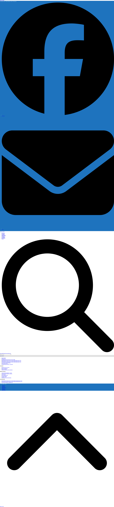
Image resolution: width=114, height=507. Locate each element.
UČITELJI (3, 388)
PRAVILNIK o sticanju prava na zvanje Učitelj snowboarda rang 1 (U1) (12, 380)
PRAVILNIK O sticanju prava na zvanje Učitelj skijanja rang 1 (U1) (11, 360)
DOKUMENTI (4, 387)
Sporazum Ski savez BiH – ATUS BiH (7, 364)
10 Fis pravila (4, 374)
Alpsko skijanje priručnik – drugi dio (7, 373)
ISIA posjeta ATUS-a (5, 363)
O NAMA (3, 386)
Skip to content (2, 0)
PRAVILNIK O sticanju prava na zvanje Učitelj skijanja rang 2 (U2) (11, 361)
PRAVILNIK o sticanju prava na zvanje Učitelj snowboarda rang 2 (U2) (12, 381)
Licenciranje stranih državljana (6, 362)
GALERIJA (3, 389)
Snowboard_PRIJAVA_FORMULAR (7, 382)
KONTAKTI (4, 390)
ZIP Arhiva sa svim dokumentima (6, 377)
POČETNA (3, 385)
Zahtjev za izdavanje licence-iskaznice (7, 369)
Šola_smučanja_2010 (5, 375)
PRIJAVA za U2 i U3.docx (5, 367)
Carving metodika (4, 376)
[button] (5, 353)
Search (1, 354)
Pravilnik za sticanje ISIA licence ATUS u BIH (8, 359)
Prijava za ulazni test (5, 368)
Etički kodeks (4, 358)
